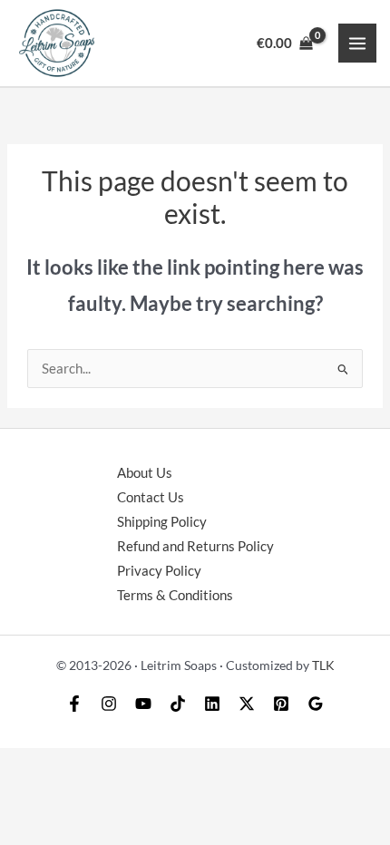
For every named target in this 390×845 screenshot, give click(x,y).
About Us (144, 473)
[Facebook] (74, 703)
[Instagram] (109, 703)
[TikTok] (177, 703)
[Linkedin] (212, 703)
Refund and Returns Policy (195, 546)
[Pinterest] (281, 703)
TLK (323, 665)
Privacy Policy (159, 570)
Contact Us (150, 497)
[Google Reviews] (315, 703)
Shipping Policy (162, 521)
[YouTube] (143, 703)
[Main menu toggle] (357, 43)
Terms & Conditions (175, 595)
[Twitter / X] (246, 703)
